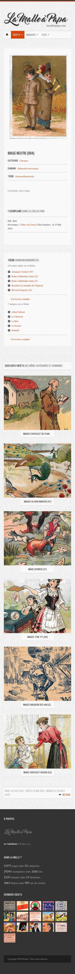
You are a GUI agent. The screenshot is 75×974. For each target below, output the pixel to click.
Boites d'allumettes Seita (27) (24, 280)
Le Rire (14, 321)
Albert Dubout (18, 311)
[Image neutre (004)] (38, 96)
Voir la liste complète (20, 298)
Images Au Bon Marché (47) (37, 501)
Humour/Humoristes (24, 176)
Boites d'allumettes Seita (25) (24, 276)
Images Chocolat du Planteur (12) (37, 433)
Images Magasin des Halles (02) (37, 704)
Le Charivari (17, 316)
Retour (66, 794)
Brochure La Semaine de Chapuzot (27, 285)
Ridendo (15, 330)
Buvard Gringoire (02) (21, 289)
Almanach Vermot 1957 (22, 271)
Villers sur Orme (27, 224)
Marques (31, 34)
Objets (17, 34)
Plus (44, 34)
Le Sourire (16, 325)
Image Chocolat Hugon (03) (37, 772)
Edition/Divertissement (28, 168)
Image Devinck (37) (37, 569)
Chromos (24, 160)
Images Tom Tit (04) (37, 636)
